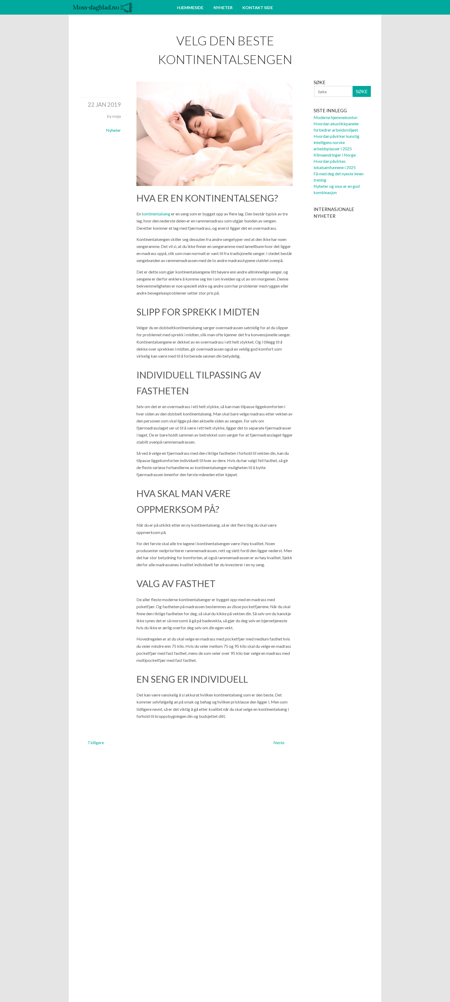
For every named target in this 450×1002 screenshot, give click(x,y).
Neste (278, 742)
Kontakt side (257, 7)
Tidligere (96, 742)
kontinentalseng (156, 213)
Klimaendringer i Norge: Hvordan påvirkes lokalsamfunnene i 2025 (335, 161)
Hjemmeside (190, 7)
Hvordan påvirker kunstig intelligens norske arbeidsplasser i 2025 (336, 142)
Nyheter (223, 7)
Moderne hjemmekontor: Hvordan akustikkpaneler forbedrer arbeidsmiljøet (336, 123)
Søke (362, 91)
